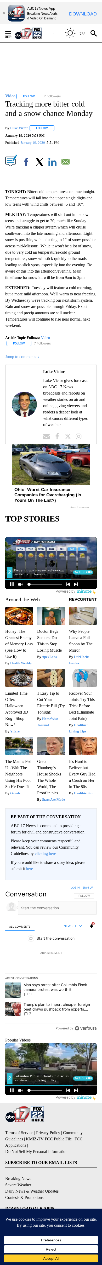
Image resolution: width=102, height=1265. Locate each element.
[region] (51, 959)
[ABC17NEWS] (34, 33)
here (29, 869)
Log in (75, 887)
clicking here (45, 853)
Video (45, 338)
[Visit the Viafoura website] (86, 1028)
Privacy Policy (48, 1132)
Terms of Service (19, 1132)
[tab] (20, 926)
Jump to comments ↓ (22, 356)
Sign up (88, 887)
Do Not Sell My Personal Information (36, 1151)
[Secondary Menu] (12, 33)
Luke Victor (19, 128)
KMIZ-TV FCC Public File (49, 1139)
